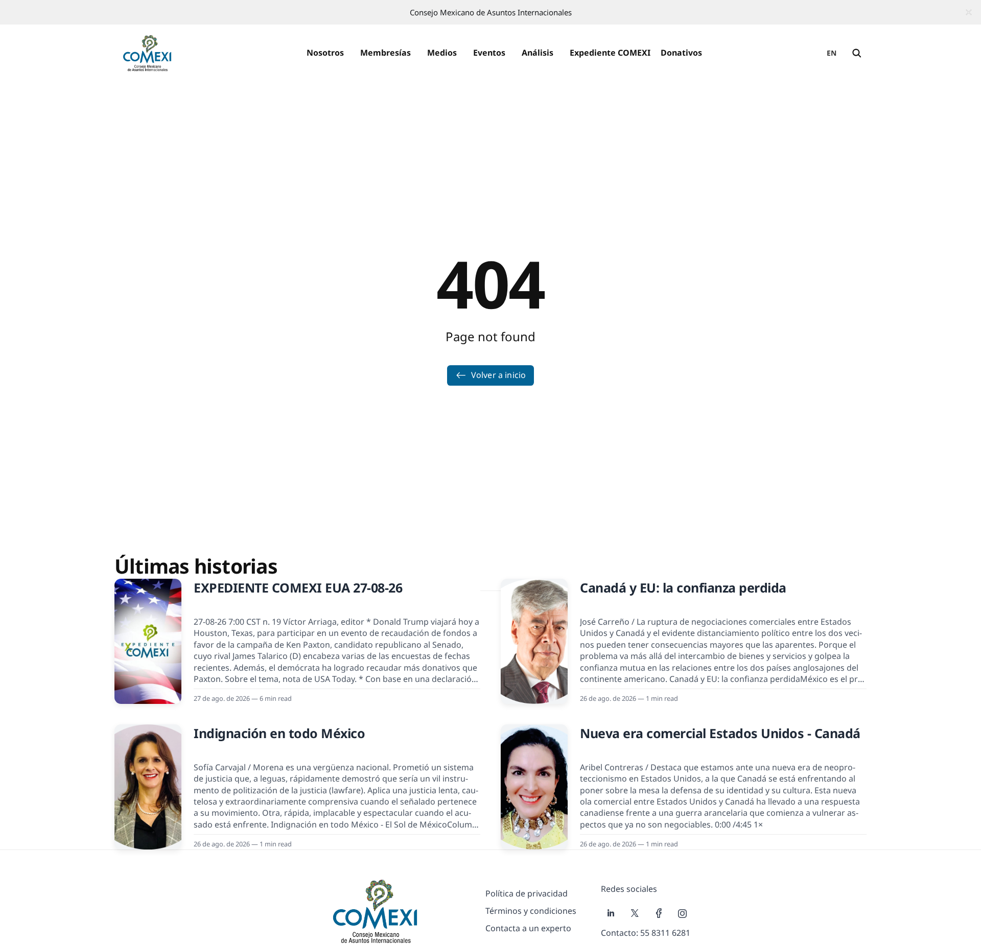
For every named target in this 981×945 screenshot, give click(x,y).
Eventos (489, 52)
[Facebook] (659, 913)
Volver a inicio (498, 375)
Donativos (681, 52)
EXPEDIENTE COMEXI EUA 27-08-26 (298, 587)
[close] (969, 12)
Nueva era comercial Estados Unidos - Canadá (720, 733)
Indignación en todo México (279, 733)
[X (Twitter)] (635, 913)
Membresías (385, 52)
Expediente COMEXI (610, 52)
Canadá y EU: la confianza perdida (683, 587)
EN (832, 53)
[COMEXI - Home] (147, 53)
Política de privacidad (526, 893)
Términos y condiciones (530, 910)
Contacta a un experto (528, 928)
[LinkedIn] (611, 913)
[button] (325, 53)
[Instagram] (682, 913)
